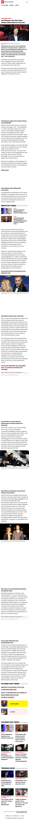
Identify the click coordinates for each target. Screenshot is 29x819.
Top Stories (4, 5)
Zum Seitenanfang (21, 812)
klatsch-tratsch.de (19, 818)
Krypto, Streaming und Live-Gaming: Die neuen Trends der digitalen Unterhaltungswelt (14, 695)
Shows (11, 5)
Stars (16, 5)
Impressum (8, 816)
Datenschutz (16, 816)
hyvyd (22, 816)
